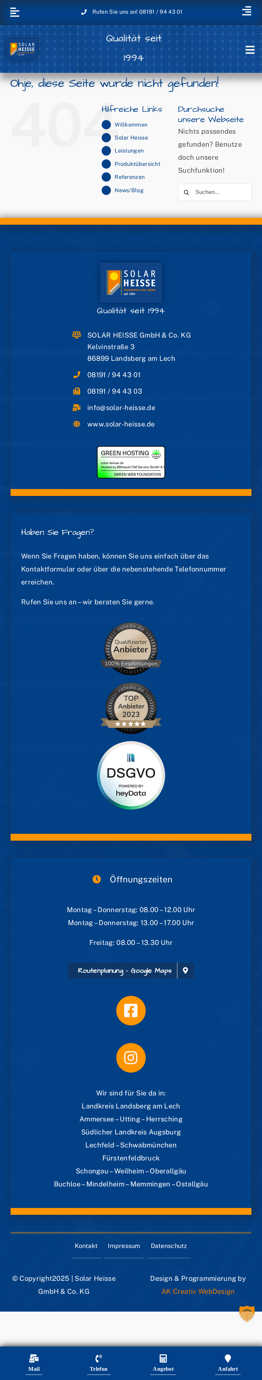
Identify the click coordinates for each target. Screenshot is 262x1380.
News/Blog (129, 190)
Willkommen (131, 124)
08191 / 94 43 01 (114, 375)
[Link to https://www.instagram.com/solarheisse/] (131, 1058)
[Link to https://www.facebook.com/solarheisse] (131, 1011)
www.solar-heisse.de (121, 424)
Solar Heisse (131, 137)
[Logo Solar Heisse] (22, 42)
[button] (247, 1314)
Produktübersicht (137, 164)
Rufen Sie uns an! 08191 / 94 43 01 (137, 12)
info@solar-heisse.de (121, 408)
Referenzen (130, 177)
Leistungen (129, 150)
